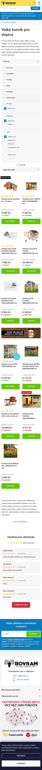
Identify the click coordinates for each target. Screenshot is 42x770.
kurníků (32, 41)
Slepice (11, 137)
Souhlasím (21, 763)
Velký (11, 121)
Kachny (11, 155)
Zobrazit (31, 221)
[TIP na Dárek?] (31, 401)
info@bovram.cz (23, 676)
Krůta (11, 144)
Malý (10, 124)
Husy (10, 158)
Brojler (11, 140)
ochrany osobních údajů (15, 639)
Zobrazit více (21, 605)
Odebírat (33, 634)
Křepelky (11, 151)
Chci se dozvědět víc (20, 521)
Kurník (11, 108)
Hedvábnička (13, 148)
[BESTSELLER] (10, 186)
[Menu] (39, 3)
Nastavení (21, 755)
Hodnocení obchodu (21, 537)
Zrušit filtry (22, 165)
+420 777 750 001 (22, 680)
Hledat (35, 8)
